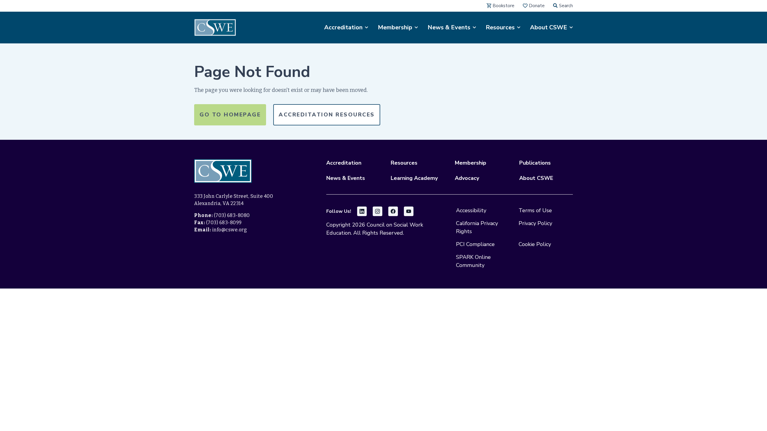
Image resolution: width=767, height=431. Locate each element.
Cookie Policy (535, 244)
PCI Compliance (475, 244)
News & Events (345, 178)
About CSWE (536, 178)
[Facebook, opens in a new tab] (393, 211)
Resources (404, 162)
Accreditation (343, 162)
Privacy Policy (535, 223)
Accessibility (471, 210)
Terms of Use (535, 210)
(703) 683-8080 (232, 215)
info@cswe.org (229, 230)
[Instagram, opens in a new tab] (377, 211)
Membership (470, 162)
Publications (535, 162)
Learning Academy (414, 178)
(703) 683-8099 (224, 222)
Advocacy (467, 178)
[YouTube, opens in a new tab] (408, 211)
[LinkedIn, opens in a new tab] (362, 211)
